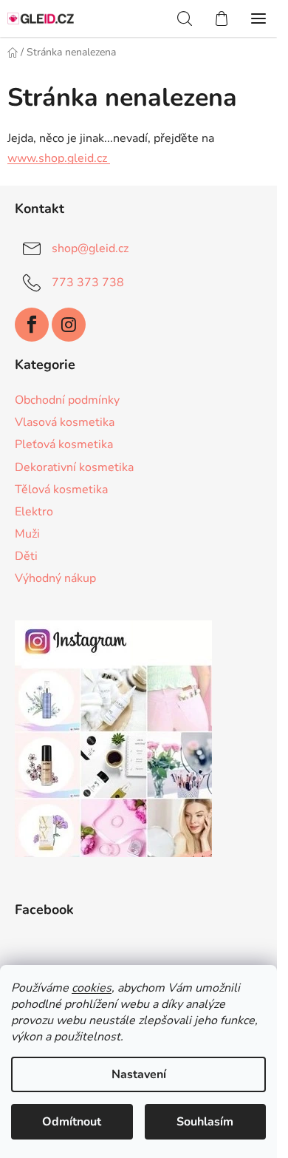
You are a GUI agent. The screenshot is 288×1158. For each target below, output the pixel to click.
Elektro (34, 512)
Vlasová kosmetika (64, 422)
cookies (92, 988)
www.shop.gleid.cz (58, 158)
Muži (27, 534)
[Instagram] (69, 325)
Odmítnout (71, 1122)
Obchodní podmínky (67, 400)
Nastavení (139, 1074)
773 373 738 (88, 282)
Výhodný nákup (55, 578)
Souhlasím (204, 1122)
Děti (26, 556)
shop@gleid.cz (90, 248)
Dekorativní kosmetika (74, 467)
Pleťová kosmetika (64, 444)
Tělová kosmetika (61, 489)
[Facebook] (32, 325)
